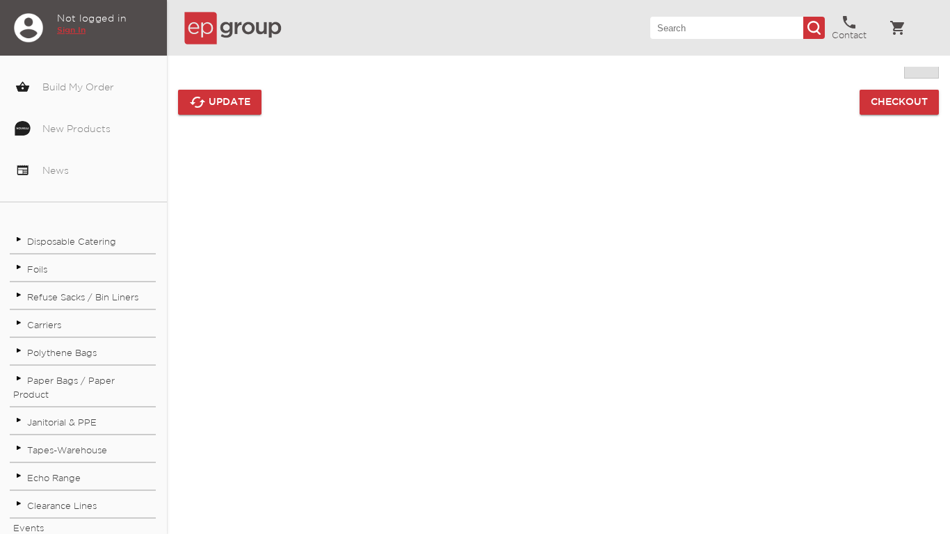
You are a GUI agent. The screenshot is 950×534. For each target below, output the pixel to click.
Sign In (71, 30)
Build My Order (77, 87)
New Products (75, 129)
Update (219, 102)
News (54, 171)
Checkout (899, 102)
